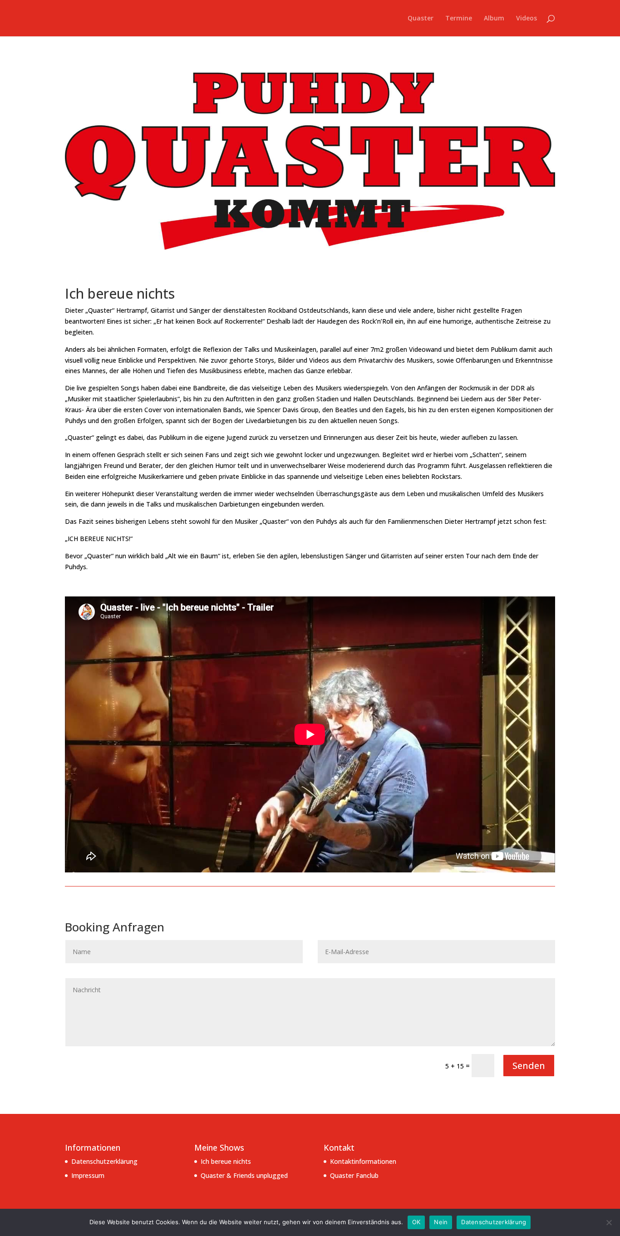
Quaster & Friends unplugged (244, 1175)
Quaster (420, 18)
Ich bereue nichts (226, 1161)
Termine (458, 18)
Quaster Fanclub (354, 1175)
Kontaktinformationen (363, 1161)
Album (494, 18)
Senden (528, 1065)
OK (416, 1222)
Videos (526, 18)
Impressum (87, 1175)
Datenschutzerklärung (104, 1161)
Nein (441, 1222)
